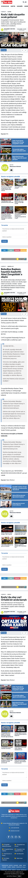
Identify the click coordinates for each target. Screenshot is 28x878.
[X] (12, 837)
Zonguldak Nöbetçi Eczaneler (6, 845)
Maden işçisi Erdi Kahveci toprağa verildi (19, 202)
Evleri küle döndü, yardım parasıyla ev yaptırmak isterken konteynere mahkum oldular (6, 217)
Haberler (3, 11)
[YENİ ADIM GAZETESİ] (6, 2)
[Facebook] (8, 837)
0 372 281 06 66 (15, 827)
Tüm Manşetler (20, 853)
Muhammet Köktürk (15, 166)
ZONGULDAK (5, 6)
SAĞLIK (9, 867)
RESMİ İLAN (19, 867)
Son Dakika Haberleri (5, 859)
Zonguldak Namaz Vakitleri (7, 850)
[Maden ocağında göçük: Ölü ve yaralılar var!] (21, 540)
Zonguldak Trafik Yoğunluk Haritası (20, 850)
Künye (24, 867)
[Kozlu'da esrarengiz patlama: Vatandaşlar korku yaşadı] (21, 755)
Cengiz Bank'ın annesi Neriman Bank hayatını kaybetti (21, 734)
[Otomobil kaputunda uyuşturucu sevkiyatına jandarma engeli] (21, 209)
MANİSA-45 (11, 266)
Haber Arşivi (19, 858)
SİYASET (4, 867)
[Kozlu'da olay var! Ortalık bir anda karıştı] (14, 623)
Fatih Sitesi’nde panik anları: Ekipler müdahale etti (20, 748)
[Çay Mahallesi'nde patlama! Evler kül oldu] (7, 196)
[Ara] (23, 2)
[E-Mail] (11, 170)
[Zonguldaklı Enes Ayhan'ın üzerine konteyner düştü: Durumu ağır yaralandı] (7, 728)
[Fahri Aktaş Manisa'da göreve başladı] (7, 540)
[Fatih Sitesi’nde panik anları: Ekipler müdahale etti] (21, 742)
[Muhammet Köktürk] (4, 167)
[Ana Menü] (25, 2)
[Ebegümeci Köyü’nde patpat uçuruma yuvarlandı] (7, 755)
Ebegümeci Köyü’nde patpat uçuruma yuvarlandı (6, 761)
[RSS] (19, 837)
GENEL (20, 865)
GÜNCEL (14, 867)
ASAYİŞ (9, 11)
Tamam (19, 876)
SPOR (24, 865)
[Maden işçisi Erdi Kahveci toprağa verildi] (21, 196)
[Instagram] (15, 837)
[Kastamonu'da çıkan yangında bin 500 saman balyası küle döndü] (7, 182)
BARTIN (13, 6)
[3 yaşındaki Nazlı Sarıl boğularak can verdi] (21, 528)
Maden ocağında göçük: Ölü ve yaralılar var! (20, 546)
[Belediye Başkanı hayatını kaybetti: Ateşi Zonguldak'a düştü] (14, 304)
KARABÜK (20, 6)
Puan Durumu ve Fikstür (7, 854)
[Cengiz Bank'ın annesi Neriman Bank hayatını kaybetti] (21, 728)
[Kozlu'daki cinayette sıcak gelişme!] (14, 40)
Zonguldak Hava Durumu (20, 845)
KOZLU (9, 594)
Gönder (4, 241)
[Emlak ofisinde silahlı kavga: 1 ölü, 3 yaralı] (7, 528)
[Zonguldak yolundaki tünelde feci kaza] (7, 742)
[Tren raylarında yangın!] (21, 182)
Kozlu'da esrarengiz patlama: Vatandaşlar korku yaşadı (20, 761)
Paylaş (4, 50)
